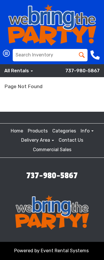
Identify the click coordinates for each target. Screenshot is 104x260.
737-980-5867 (82, 70)
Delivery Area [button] (36, 140)
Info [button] (86, 131)
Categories (64, 131)
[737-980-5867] (95, 55)
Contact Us (71, 140)
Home (17, 131)
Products (38, 131)
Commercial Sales (52, 149)
